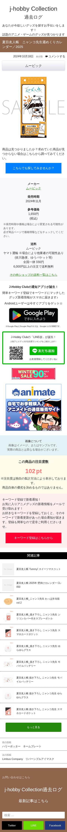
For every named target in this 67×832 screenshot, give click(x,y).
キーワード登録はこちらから (33, 537)
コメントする (56, 56)
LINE (33, 825)
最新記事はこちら (33, 801)
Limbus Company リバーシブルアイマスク (28, 757)
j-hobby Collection (33, 789)
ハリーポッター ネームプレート (21, 744)
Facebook (55, 825)
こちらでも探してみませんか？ (33, 168)
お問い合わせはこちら (16, 777)
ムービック (33, 66)
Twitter (12, 825)
